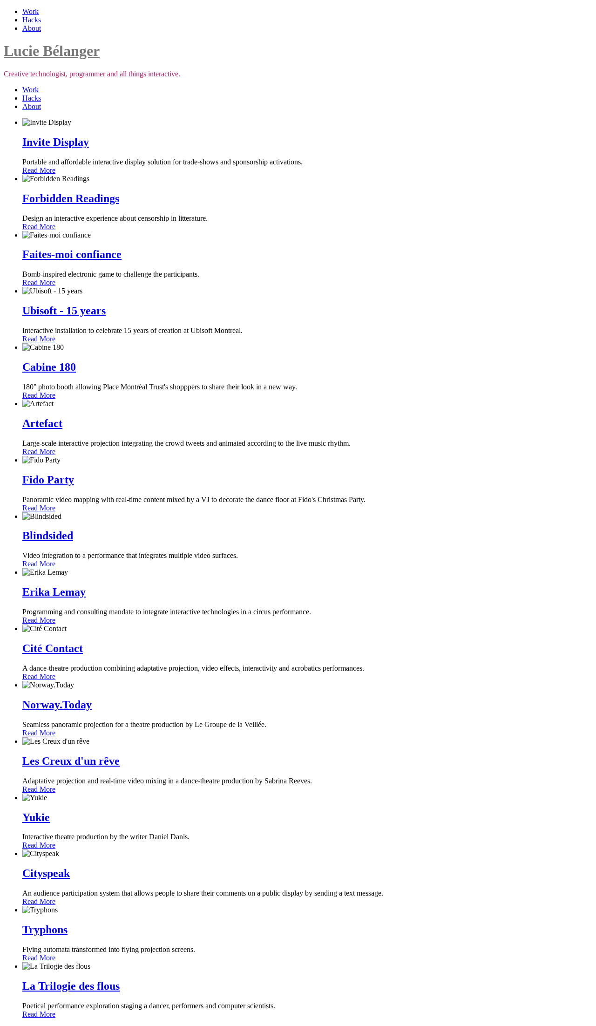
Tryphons (45, 930)
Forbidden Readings (70, 198)
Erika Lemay (54, 592)
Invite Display (55, 142)
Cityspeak (46, 873)
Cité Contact (52, 648)
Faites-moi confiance (72, 254)
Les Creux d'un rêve (71, 761)
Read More (38, 170)
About (31, 28)
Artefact (42, 423)
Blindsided (47, 536)
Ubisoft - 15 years (64, 311)
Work (30, 11)
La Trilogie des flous (71, 986)
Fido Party (48, 480)
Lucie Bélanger (52, 50)
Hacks (31, 20)
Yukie (36, 817)
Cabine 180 (49, 367)
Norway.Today (57, 705)
